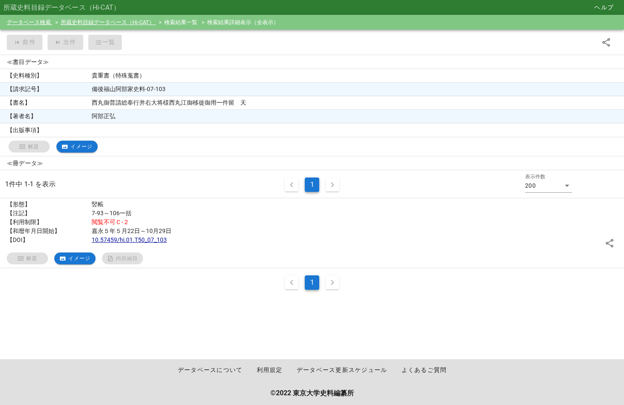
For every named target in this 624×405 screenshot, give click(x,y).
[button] (548, 185)
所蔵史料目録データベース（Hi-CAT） (108, 22)
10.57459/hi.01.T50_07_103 (129, 239)
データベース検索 (29, 22)
